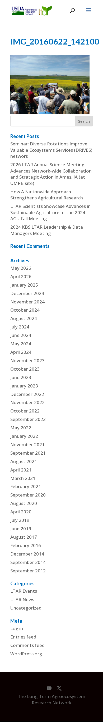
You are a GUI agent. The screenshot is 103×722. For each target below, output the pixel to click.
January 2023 (24, 386)
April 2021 (20, 470)
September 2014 (28, 562)
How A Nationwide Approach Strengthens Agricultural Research (46, 195)
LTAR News (22, 599)
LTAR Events (23, 591)
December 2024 (27, 293)
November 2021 (27, 444)
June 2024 (20, 335)
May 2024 (20, 344)
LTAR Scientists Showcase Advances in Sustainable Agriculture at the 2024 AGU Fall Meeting (50, 212)
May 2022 (20, 428)
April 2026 (20, 276)
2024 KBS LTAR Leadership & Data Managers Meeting (46, 230)
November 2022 (27, 402)
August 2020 (23, 503)
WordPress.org (26, 654)
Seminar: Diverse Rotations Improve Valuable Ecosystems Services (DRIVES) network (51, 150)
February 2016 (25, 545)
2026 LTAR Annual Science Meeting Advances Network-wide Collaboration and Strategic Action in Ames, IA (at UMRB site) (51, 173)
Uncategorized (25, 608)
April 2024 (20, 352)
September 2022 (28, 419)
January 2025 (24, 285)
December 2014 (27, 554)
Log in (16, 628)
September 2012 (28, 571)
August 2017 (23, 537)
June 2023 (20, 377)
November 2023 (27, 360)
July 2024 (19, 327)
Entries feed (23, 637)
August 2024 (23, 318)
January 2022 (24, 436)
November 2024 (27, 302)
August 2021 (23, 461)
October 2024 (25, 310)
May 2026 (20, 268)
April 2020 (20, 512)
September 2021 (28, 453)
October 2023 (25, 369)
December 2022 (27, 394)
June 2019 (20, 528)
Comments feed (27, 645)
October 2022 (25, 411)
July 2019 (19, 520)
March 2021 (22, 478)
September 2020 (28, 495)
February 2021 (25, 486)
